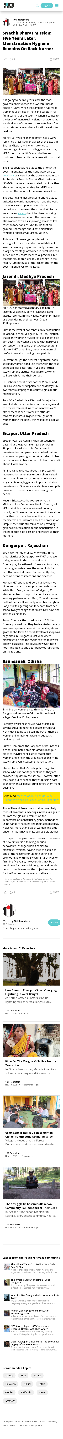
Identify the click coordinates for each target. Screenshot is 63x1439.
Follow (54, 922)
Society (9, 1375)
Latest (42, 1383)
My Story (10, 1400)
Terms (13, 1425)
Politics (37, 1375)
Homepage (8, 1421)
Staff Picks (26, 1392)
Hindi (23, 1375)
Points (42, 1421)
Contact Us (23, 1425)
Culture (27, 1383)
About (18, 1421)
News (42, 1392)
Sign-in (46, 5)
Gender (9, 1392)
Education (10, 1383)
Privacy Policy (35, 1425)
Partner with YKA (30, 1421)
